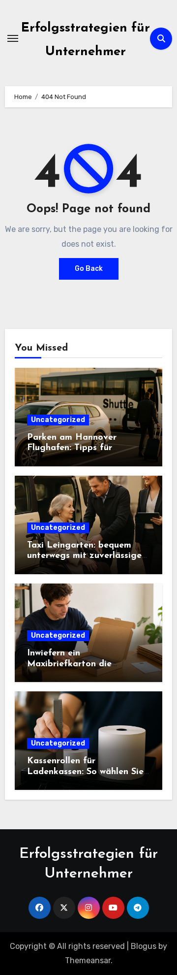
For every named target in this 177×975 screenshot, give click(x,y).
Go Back (89, 268)
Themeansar (88, 960)
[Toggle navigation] (13, 38)
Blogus (143, 946)
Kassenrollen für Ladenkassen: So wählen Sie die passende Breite (85, 772)
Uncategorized (58, 420)
